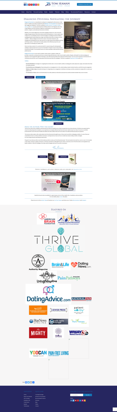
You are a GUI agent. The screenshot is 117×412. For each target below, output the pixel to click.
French (31, 26)
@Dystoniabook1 (76, 200)
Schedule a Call (27, 400)
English (47, 25)
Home (22, 12)
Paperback (72, 58)
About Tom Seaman (28, 396)
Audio (81, 58)
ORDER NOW (30, 77)
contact (61, 196)
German (26, 26)
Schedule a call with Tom (84, 4)
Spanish (50, 25)
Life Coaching (26, 398)
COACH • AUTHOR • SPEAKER (61, 5)
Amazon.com (78, 169)
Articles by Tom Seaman (40, 396)
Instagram (84, 200)
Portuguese (55, 25)
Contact (94, 12)
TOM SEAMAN (60, 3)
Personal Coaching (38, 12)
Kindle (76, 58)
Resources (87, 12)
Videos (67, 12)
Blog (62, 12)
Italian (59, 25)
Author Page (44, 200)
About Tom (29, 12)
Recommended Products (77, 12)
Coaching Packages (39, 394)
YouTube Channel (58, 200)
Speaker (51, 12)
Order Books (26, 402)
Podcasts (57, 12)
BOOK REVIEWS (40, 77)
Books (45, 12)
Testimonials (26, 406)
